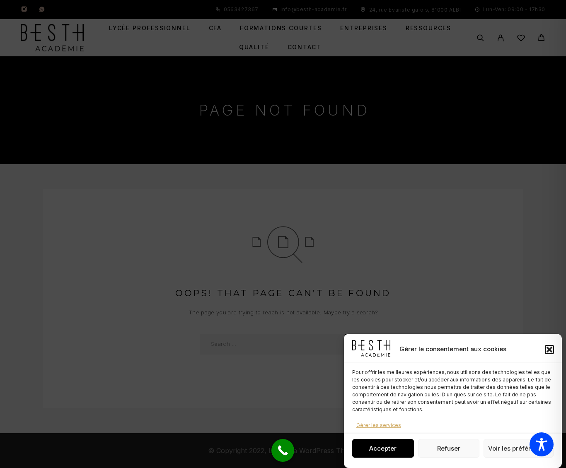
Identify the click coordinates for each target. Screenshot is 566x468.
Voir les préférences (518, 448)
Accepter (383, 448)
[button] (549, 349)
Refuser (448, 448)
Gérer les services (378, 425)
